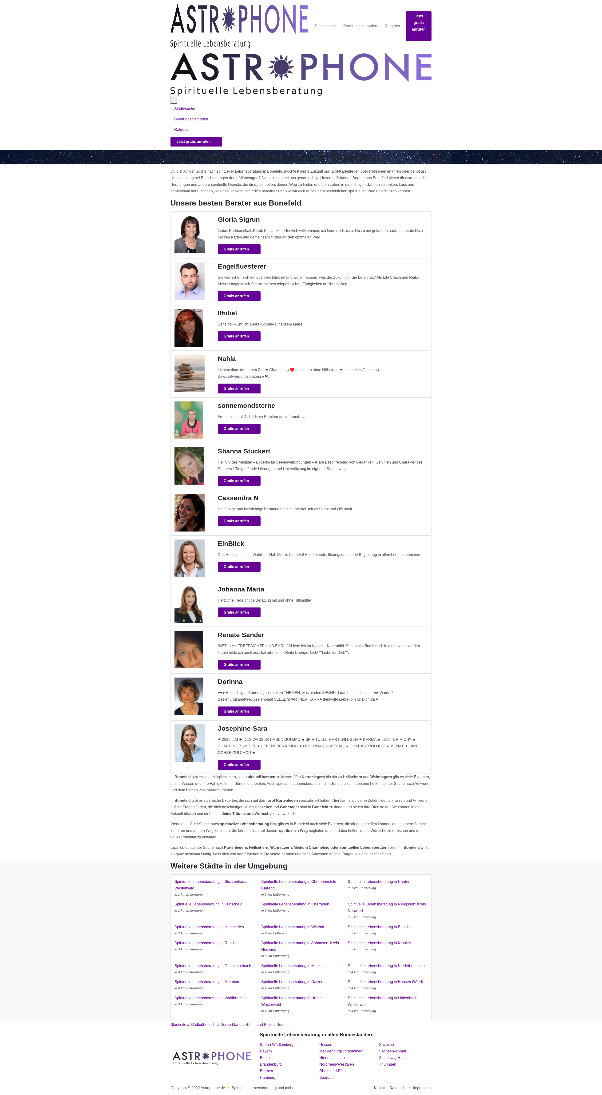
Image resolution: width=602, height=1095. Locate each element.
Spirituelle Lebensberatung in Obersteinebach (212, 966)
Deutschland (231, 1025)
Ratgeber (392, 26)
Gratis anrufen (237, 249)
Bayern (266, 1051)
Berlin (265, 1058)
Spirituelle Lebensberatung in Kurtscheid (208, 904)
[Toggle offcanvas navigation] (173, 100)
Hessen (325, 1045)
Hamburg (267, 1077)
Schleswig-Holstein (395, 1058)
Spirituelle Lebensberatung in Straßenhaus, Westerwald (210, 885)
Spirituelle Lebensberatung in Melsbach (294, 966)
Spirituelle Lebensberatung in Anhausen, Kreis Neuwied (300, 946)
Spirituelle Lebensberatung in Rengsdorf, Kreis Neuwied (387, 907)
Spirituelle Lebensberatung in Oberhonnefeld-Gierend (299, 885)
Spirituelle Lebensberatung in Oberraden (295, 904)
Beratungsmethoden (360, 26)
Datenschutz (399, 1088)
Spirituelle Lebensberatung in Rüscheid (207, 943)
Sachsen (386, 1045)
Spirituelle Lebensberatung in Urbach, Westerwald (293, 1001)
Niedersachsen (332, 1058)
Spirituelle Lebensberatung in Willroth (292, 927)
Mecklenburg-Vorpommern (341, 1051)
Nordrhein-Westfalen (336, 1064)
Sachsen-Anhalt (392, 1051)
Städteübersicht (203, 1025)
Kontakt (380, 1088)
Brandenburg (271, 1064)
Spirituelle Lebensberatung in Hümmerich (209, 927)
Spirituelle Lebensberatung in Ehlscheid (381, 927)
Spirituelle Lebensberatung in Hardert (379, 882)
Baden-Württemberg (276, 1045)
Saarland (327, 1077)
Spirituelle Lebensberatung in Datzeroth (294, 982)
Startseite (178, 1025)
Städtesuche (325, 26)
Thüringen (387, 1064)
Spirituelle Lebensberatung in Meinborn (207, 982)
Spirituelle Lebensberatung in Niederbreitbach (386, 966)
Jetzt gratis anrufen (419, 22)
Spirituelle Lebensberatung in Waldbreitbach (211, 998)
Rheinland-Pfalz (259, 1025)
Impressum (422, 1088)
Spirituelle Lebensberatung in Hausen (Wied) (385, 982)
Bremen (266, 1071)
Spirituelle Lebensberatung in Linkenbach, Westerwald (383, 1001)
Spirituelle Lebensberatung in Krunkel (379, 943)
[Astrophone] (239, 26)
